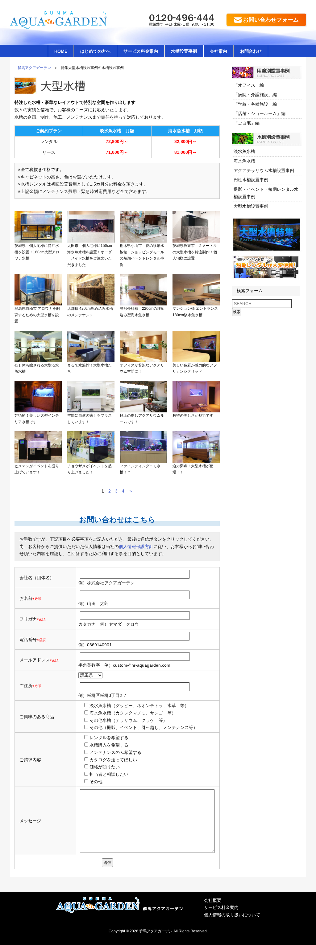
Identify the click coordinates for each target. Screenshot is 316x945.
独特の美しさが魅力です (193, 415)
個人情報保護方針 (136, 546)
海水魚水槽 (244, 160)
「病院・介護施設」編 (255, 94)
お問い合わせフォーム (271, 20)
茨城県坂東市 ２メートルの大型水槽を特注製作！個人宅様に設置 (195, 251)
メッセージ (30, 820)
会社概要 (212, 900)
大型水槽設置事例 (251, 206)
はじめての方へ (95, 51)
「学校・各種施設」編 (255, 104)
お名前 (25, 598)
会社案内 (218, 51)
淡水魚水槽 (244, 151)
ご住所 (30, 685)
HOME (60, 51)
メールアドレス (34, 659)
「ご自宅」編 (247, 123)
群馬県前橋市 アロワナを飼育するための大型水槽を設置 (37, 314)
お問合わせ (251, 51)
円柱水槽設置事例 (251, 179)
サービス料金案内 (140, 51)
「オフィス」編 (249, 85)
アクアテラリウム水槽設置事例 (264, 170)
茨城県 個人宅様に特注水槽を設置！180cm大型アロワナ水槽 (37, 251)
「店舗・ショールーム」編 (259, 113)
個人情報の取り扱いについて (232, 914)
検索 (236, 312)
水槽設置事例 (184, 51)
